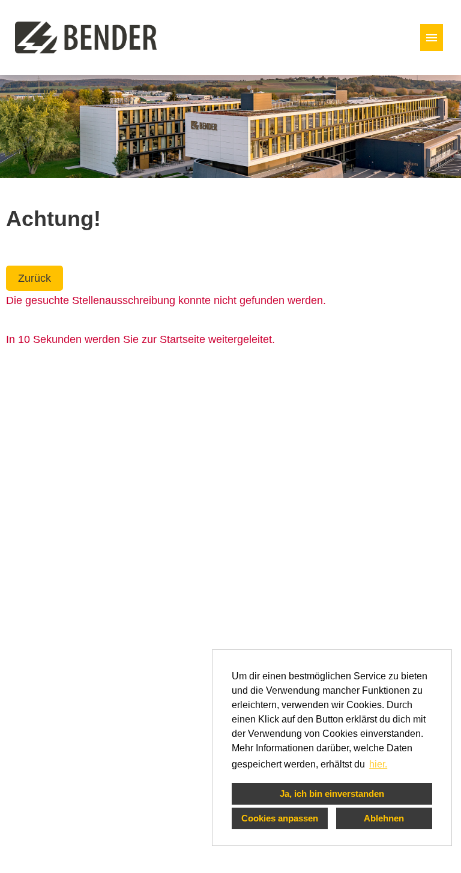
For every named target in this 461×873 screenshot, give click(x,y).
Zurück (34, 278)
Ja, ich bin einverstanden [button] (332, 793)
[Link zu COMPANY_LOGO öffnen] (86, 37)
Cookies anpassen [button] (279, 818)
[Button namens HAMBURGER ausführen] (431, 37)
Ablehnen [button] (384, 818)
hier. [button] (378, 764)
